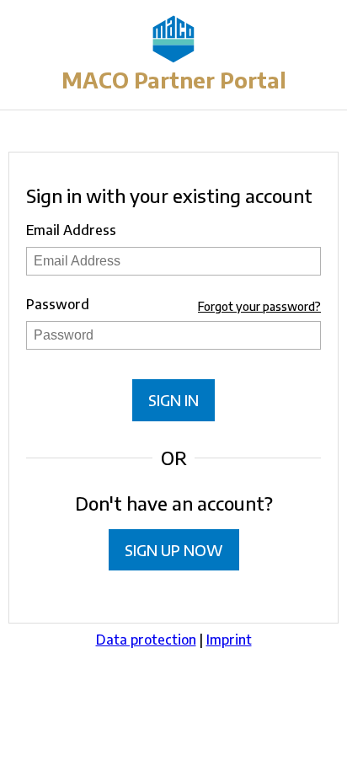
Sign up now (174, 550)
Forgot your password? (259, 306)
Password (57, 305)
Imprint (229, 639)
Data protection (146, 639)
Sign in (173, 400)
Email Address (71, 230)
